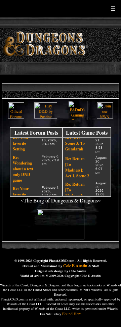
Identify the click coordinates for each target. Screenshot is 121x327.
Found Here (71, 313)
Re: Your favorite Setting (21, 142)
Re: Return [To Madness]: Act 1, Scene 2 (77, 166)
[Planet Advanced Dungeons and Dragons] (46, 60)
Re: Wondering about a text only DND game (23, 168)
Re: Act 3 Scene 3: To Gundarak (75, 142)
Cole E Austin (75, 266)
